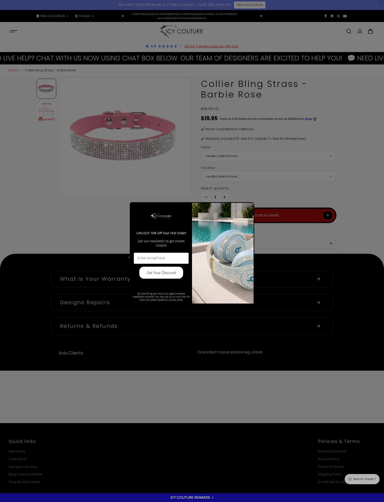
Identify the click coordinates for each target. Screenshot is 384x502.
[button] (192, 497)
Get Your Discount (161, 272)
